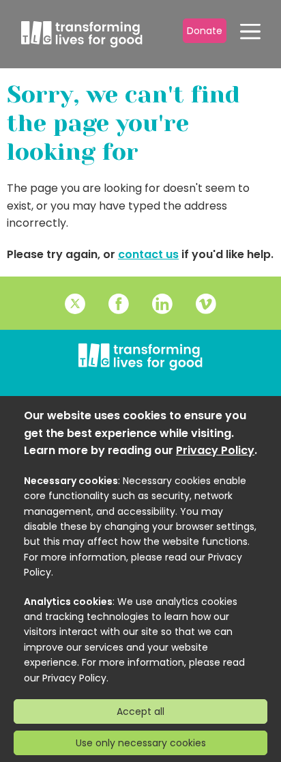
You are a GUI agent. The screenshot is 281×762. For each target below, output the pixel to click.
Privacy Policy (215, 450)
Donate (204, 31)
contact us (148, 254)
